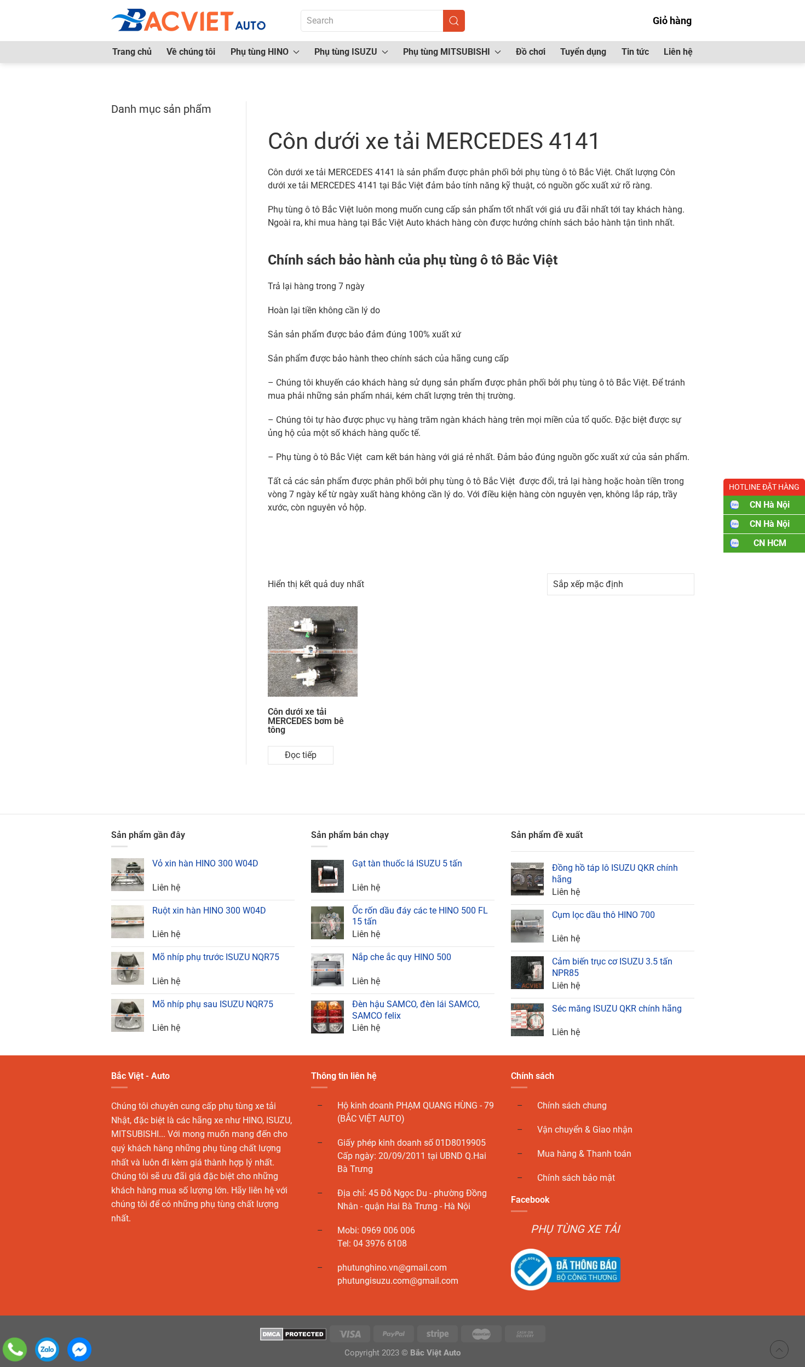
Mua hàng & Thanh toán (584, 1153)
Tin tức (635, 52)
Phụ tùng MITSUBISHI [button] (446, 52)
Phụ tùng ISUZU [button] (345, 52)
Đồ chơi (530, 52)
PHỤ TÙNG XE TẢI (575, 1229)
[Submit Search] (454, 21)
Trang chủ (132, 52)
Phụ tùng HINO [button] (260, 52)
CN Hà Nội (770, 504)
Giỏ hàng (672, 20)
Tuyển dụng (583, 52)
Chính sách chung (572, 1105)
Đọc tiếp (301, 755)
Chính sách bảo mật (576, 1178)
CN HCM (770, 543)
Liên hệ (678, 52)
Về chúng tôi (190, 52)
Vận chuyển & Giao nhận (585, 1129)
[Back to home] (189, 20)
